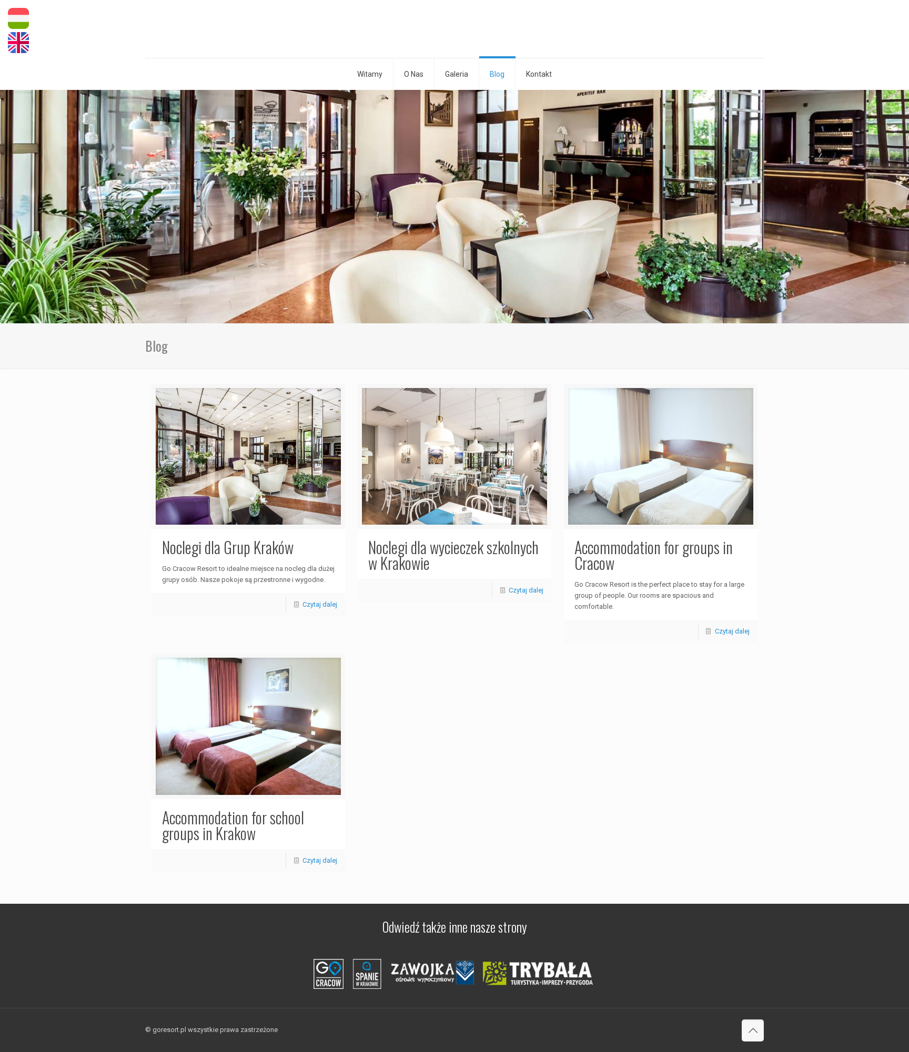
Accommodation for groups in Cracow (653, 555)
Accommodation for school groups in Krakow (233, 825)
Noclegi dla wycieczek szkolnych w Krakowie (453, 555)
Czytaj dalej (319, 604)
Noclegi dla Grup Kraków (228, 547)
